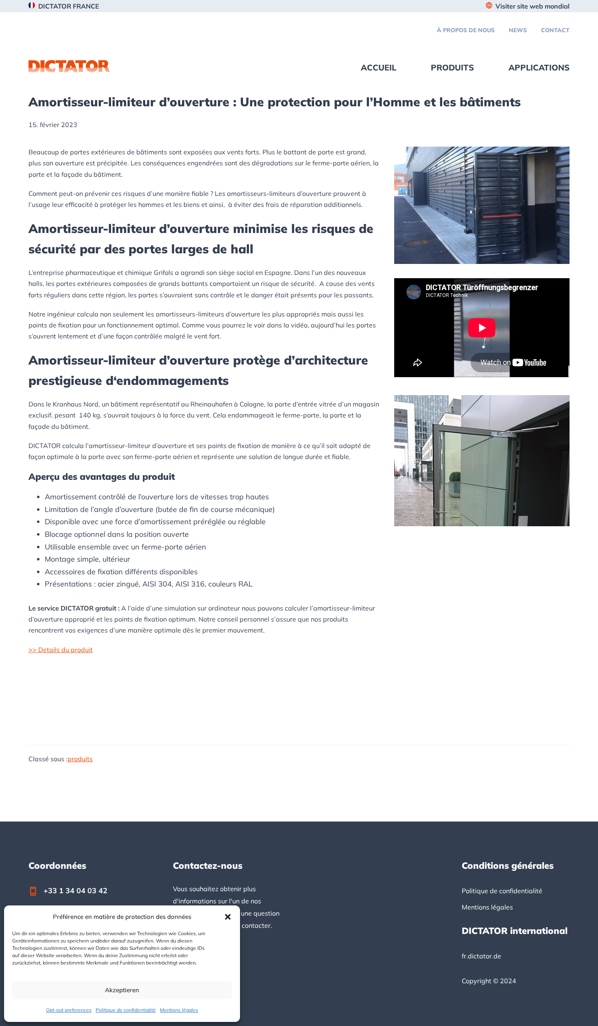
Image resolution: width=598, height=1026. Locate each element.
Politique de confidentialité (126, 1010)
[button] (228, 917)
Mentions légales (179, 1010)
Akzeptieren (122, 990)
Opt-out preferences (69, 1010)
